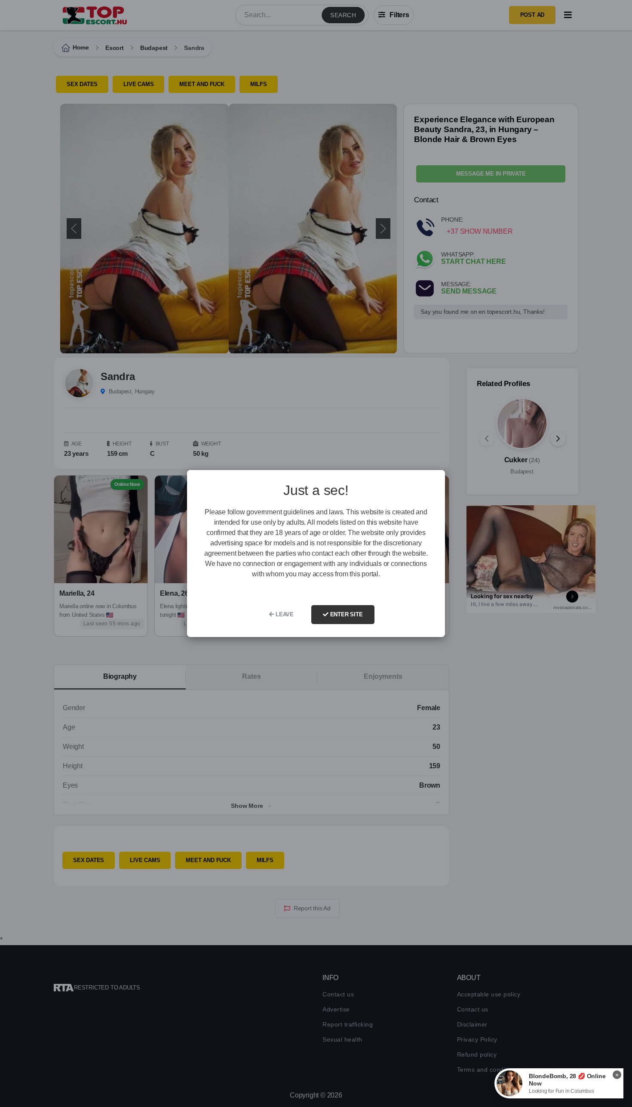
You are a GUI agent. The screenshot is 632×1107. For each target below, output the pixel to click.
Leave (284, 614)
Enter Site (345, 614)
